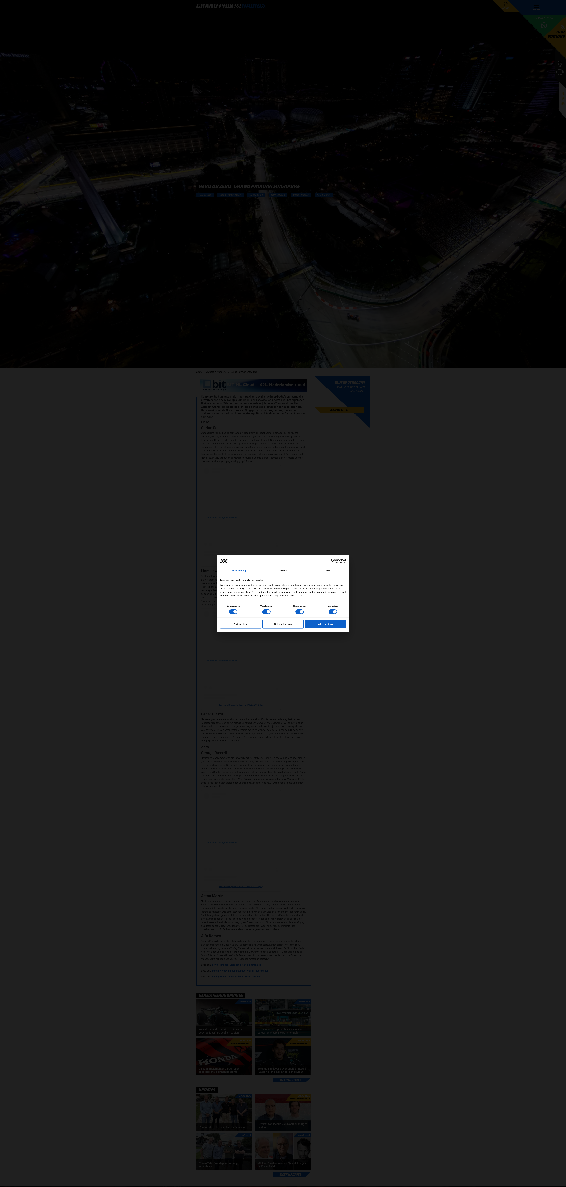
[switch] (266, 611)
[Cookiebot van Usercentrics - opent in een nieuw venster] (333, 561)
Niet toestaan (240, 624)
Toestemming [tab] (239, 570)
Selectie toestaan (283, 624)
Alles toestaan (325, 624)
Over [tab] (327, 570)
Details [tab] (283, 570)
